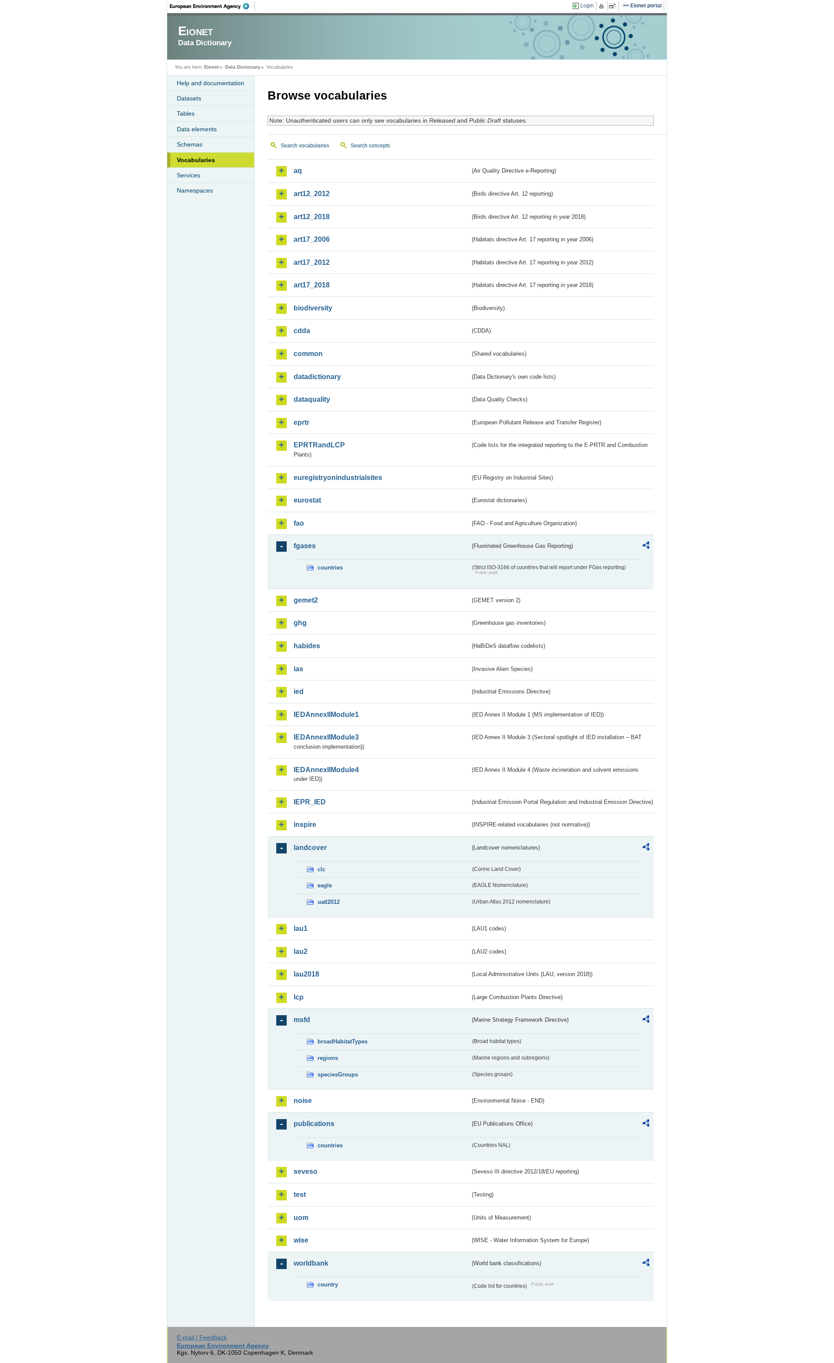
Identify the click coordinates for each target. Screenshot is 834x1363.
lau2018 (306, 974)
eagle (325, 885)
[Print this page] (603, 6)
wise (301, 1240)
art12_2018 (312, 216)
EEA (212, 6)
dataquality (312, 399)
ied (299, 691)
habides (307, 646)
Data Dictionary (242, 67)
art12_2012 (312, 193)
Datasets (189, 98)
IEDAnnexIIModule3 (326, 737)
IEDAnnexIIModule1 (326, 714)
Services (188, 175)
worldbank (311, 1263)
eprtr (301, 422)
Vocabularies (196, 160)
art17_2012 (312, 262)
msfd (302, 1019)
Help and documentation (210, 83)
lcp (299, 997)
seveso (306, 1171)
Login (587, 5)
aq (298, 170)
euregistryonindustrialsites (338, 477)
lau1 (301, 928)
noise (303, 1100)
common (308, 353)
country (328, 1284)
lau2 (301, 951)
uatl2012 (329, 902)
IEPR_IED (310, 802)
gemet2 (306, 600)
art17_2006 (312, 239)
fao (299, 523)
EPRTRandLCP (319, 445)
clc (321, 869)
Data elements (197, 129)
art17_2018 (312, 285)
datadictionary (317, 376)
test (300, 1194)
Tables (186, 113)
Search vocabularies (305, 145)
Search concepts (370, 145)
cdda (302, 330)
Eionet (211, 67)
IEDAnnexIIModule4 (326, 769)
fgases (305, 546)
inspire (305, 824)
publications (314, 1123)
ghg (300, 623)
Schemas (189, 144)
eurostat (307, 500)
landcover (310, 847)
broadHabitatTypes (342, 1041)
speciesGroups (338, 1074)
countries (330, 567)
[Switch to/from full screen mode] (614, 6)
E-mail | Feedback (202, 1337)
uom (301, 1217)
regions (328, 1058)
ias (298, 669)
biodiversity (313, 308)
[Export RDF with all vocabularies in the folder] (645, 546)
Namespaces (195, 190)
